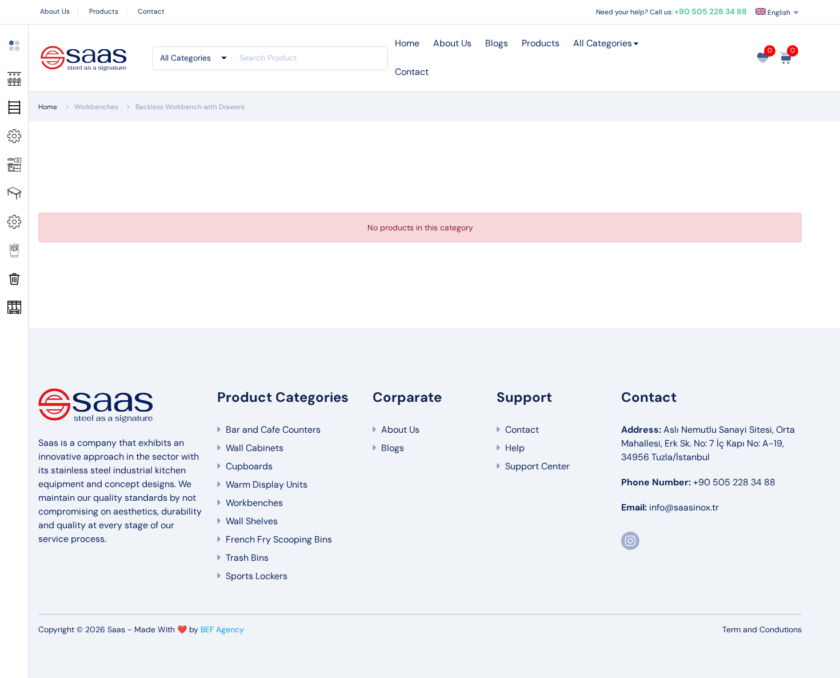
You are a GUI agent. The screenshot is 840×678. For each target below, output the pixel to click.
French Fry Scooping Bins (279, 539)
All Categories (602, 43)
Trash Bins (247, 558)
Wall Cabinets (254, 448)
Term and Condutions (762, 629)
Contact (151, 11)
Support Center (537, 466)
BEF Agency (222, 629)
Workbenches (96, 106)
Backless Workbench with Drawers (190, 106)
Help (515, 448)
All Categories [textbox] (185, 58)
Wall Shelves (252, 521)
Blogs (496, 43)
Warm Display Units (266, 484)
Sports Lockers (256, 576)
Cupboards (249, 466)
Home (407, 43)
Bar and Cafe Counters (273, 430)
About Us (55, 11)
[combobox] (192, 58)
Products (103, 11)
